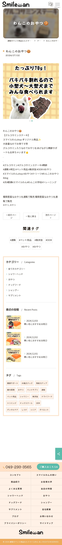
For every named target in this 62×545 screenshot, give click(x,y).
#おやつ (25, 246)
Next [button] (56, 92)
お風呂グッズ (27, 383)
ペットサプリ (32, 390)
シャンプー (13, 290)
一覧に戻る (31, 216)
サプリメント (14, 295)
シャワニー (24, 396)
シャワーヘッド (15, 273)
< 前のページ (11, 216)
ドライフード (47, 396)
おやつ (6, 204)
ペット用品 (11, 396)
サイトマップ (46, 523)
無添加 (35, 396)
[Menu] (57, 4)
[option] (31, 91)
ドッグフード (14, 284)
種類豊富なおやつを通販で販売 (19, 196)
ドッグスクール (26, 403)
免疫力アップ (41, 383)
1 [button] (30, 120)
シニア (33, 409)
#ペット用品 (25, 240)
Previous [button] (6, 92)
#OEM (49, 240)
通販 (43, 390)
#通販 (13, 240)
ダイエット (44, 409)
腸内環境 (10, 390)
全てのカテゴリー (16, 268)
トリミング (11, 403)
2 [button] (32, 120)
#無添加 (39, 240)
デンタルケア (12, 409)
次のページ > (50, 216)
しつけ (24, 409)
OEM (38, 403)
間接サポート (12, 383)
